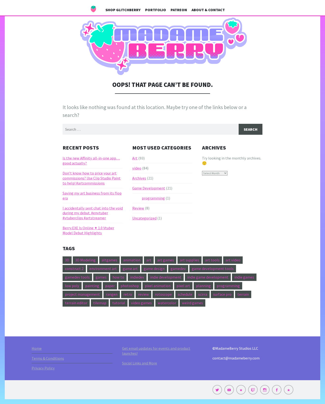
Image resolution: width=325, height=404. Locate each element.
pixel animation (158, 285)
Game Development (148, 188)
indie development (165, 277)
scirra (202, 294)
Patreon (179, 9)
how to (118, 277)
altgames (109, 260)
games (101, 277)
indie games (244, 277)
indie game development (207, 277)
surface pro (222, 294)
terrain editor (76, 302)
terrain (243, 294)
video (136, 168)
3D (67, 260)
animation (131, 260)
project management (82, 294)
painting (92, 285)
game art (130, 268)
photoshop (130, 285)
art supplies (189, 260)
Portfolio (155, 9)
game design (154, 268)
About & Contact (208, 9)
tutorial (118, 302)
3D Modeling (85, 260)
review (143, 294)
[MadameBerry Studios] (162, 46)
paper (110, 285)
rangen (112, 294)
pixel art (183, 285)
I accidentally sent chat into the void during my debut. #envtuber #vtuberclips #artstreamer (93, 213)
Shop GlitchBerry (123, 9)
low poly (72, 285)
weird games (192, 302)
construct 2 (74, 268)
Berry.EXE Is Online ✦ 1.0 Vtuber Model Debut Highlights (88, 230)
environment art (103, 268)
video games (141, 302)
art (148, 260)
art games (165, 260)
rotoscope (163, 294)
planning (203, 285)
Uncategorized (144, 218)
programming (153, 198)
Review (138, 208)
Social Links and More (139, 363)
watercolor (167, 302)
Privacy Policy (43, 368)
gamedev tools (77, 277)
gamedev (178, 268)
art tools (212, 260)
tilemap (99, 302)
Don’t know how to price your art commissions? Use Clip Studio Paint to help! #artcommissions (92, 178)
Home (37, 348)
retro (127, 294)
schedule (185, 294)
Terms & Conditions (48, 358)
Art (135, 158)
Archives (139, 178)
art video (233, 260)
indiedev (137, 277)
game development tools (213, 268)
